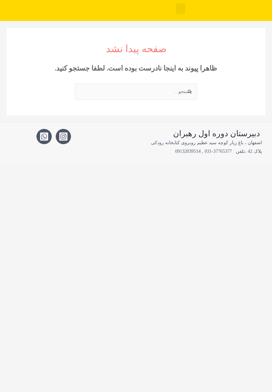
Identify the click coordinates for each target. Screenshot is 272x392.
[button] (180, 8)
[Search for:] (136, 91)
